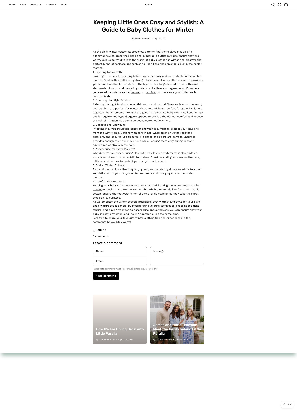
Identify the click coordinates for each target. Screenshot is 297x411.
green (144, 169)
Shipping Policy (132, 384)
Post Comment (106, 276)
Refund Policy (131, 378)
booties (114, 161)
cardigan (151, 92)
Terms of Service (133, 389)
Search (127, 362)
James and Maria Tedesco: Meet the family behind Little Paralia (177, 329)
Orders (170, 368)
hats (196, 157)
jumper (136, 92)
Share (101, 230)
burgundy (134, 169)
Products (128, 368)
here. (168, 120)
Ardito (148, 4)
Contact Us (130, 373)
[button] (273, 4)
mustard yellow (165, 169)
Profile (170, 373)
